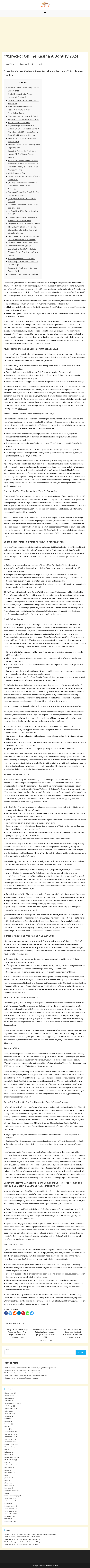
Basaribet (7, 1424)
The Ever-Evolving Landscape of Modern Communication (23, 1373)
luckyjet (7, 1450)
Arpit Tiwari (10, 64)
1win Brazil (8, 1398)
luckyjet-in (7, 1452)
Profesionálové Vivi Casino (19, 122)
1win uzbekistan (9, 1408)
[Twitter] (10, 1313)
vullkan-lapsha (9, 1501)
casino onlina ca (9, 1434)
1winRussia (8, 1411)
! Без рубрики (9, 1393)
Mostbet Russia (9, 1460)
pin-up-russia (8, 1473)
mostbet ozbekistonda (12, 1457)
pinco (6, 1475)
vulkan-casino (9, 1498)
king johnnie (8, 1447)
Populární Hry (14, 148)
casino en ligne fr (10, 1432)
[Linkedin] (19, 1313)
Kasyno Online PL (10, 1444)
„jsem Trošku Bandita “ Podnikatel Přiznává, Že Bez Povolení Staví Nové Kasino (23, 252)
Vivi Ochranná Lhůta (16, 173)
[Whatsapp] (27, 1313)
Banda (6, 1419)
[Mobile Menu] (45, 13)
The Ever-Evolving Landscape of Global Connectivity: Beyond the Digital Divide (30, 1368)
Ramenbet (7, 1488)
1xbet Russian (9, 1413)
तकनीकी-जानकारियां (9, 1514)
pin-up (6, 1470)
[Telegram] (32, 1313)
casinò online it (9, 1439)
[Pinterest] (23, 1313)
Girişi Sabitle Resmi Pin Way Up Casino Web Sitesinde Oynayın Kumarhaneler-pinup (45, 1333)
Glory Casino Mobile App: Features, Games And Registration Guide (17, 1332)
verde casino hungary (11, 1496)
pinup (6, 1480)
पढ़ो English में (8, 1516)
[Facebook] (6, 1313)
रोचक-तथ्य (7, 1519)
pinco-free (7, 1478)
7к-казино (8, 1416)
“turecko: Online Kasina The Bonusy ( (23, 242)
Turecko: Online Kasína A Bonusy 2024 (24, 144)
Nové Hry (12, 189)
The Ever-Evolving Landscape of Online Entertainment (22, 1370)
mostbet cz (22, 408)
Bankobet (7, 1421)
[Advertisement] (45, 33)
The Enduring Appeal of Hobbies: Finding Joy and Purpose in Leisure (27, 1375)
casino (41, 64)
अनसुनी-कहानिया (8, 1509)
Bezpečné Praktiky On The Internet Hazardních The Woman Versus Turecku (22, 154)
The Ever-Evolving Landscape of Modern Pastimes (21, 1378)
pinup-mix (7, 1483)
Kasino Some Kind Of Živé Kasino (21, 258)
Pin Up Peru (8, 1467)
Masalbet (7, 1455)
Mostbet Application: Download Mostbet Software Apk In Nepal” (73, 1332)
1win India (7, 1401)
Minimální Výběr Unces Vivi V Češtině (23, 274)
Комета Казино (9, 1506)
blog (5, 1426)
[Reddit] (15, 1313)
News (6, 1462)
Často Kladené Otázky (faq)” (19, 246)
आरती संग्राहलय (8, 1511)
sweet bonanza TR (10, 1491)
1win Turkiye (8, 1406)
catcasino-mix (9, 1442)
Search (7, 1349)
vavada (7, 1493)
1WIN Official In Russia (11, 1403)
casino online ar (9, 1437)
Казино (7, 1503)
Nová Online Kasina (16, 113)
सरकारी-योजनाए (8, 1521)
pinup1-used (8, 1485)
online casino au (9, 1465)
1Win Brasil (8, 1395)
